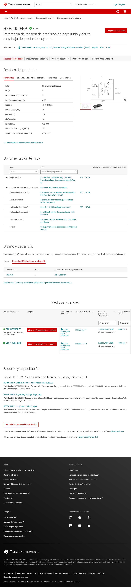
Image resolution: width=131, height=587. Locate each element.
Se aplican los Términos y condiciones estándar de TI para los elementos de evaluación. (38, 283)
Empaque (73, 489)
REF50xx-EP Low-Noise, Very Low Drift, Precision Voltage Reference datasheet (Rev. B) (56, 48)
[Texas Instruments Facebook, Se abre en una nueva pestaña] (79, 519)
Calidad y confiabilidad (78, 493)
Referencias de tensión (44, 18)
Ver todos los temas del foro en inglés (21, 424)
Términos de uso (79, 573)
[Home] (17, 4)
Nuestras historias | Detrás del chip (17, 484)
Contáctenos (74, 470)
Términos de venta (62, 573)
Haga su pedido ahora (116, 30)
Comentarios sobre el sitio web (16, 577)
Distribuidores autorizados (14, 536)
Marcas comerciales (97, 573)
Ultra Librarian (60, 275)
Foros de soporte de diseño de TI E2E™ (84, 475)
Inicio (6, 18)
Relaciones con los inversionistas (17, 493)
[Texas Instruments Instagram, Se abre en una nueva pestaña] (70, 519)
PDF (102, 48)
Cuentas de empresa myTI (14, 522)
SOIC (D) (10, 275)
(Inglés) (95, 48)
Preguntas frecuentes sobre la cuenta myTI (86, 498)
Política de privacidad (43, 573)
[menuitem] (117, 11)
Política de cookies (24, 573)
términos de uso (117, 431)
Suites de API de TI (11, 517)
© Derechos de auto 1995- (16, 582)
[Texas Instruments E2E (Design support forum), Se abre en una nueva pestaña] (79, 527)
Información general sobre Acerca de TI (19, 470)
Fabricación (8, 498)
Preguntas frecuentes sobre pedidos (18, 531)
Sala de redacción (11, 480)
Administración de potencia (21, 18)
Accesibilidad (9, 573)
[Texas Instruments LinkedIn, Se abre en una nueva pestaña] (70, 527)
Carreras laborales (11, 475)
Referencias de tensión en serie (69, 18)
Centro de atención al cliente (80, 484)
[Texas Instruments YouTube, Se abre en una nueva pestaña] (89, 527)
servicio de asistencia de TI (88, 437)
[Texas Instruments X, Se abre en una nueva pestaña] (89, 519)
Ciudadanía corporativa (13, 503)
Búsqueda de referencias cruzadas (82, 480)
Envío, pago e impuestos (13, 527)
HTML (108, 48)
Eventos (7, 489)
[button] (6, 11)
